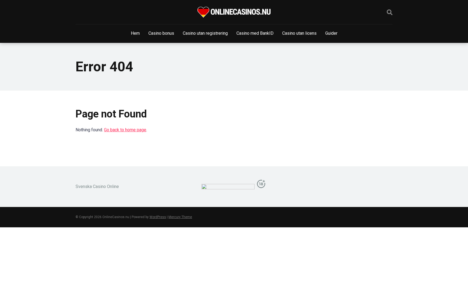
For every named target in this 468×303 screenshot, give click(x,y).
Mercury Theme (180, 217)
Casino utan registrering (205, 33)
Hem (135, 33)
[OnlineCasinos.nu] (234, 12)
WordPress (158, 217)
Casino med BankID (255, 33)
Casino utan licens (299, 33)
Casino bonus (161, 33)
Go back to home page (125, 129)
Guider (331, 33)
